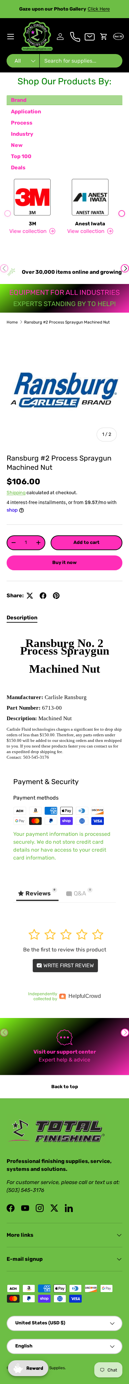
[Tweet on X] (29, 595)
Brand (18, 100)
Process (21, 123)
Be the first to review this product (64, 949)
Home (12, 322)
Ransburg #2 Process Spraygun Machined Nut (67, 322)
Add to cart (86, 542)
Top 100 (21, 156)
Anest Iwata (90, 224)
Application (26, 111)
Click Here (99, 9)
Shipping (16, 492)
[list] (64, 389)
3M (32, 224)
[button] (104, 36)
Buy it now (64, 562)
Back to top (64, 1086)
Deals (18, 167)
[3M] (32, 197)
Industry (22, 134)
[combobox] (64, 61)
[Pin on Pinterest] (56, 595)
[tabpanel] (64, 695)
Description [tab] (22, 617)
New (16, 145)
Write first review (68, 965)
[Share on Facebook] (43, 595)
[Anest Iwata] (90, 197)
